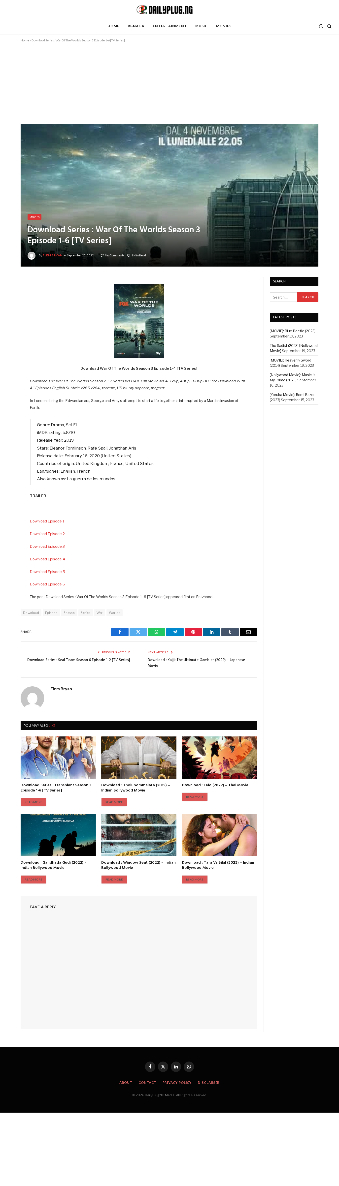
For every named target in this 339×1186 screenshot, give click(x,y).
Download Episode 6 (47, 584)
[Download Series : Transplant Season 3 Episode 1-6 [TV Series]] (58, 757)
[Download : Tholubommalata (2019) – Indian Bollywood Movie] (138, 757)
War (100, 613)
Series (85, 613)
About (126, 1083)
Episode (51, 613)
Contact (147, 1083)
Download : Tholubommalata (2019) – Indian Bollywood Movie (135, 788)
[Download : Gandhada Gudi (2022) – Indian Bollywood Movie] (58, 835)
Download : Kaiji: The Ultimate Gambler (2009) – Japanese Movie (196, 663)
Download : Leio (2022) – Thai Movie (215, 785)
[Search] (329, 26)
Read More (33, 802)
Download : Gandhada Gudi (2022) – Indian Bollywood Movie (54, 865)
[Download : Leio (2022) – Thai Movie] (219, 757)
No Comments (115, 255)
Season (69, 613)
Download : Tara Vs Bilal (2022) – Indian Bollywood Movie (218, 865)
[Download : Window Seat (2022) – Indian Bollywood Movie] (138, 835)
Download (31, 613)
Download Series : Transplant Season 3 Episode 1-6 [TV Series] (56, 788)
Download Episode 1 (47, 521)
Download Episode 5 (47, 572)
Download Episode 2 (47, 534)
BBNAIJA (136, 26)
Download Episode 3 (47, 546)
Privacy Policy (177, 1083)
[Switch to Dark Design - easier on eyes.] (321, 26)
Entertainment (170, 26)
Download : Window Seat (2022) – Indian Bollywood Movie (138, 865)
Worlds (114, 613)
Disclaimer (209, 1083)
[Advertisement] (169, 87)
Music (201, 26)
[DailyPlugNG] (169, 9)
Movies (224, 26)
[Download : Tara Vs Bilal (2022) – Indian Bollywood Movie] (219, 835)
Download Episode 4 (47, 559)
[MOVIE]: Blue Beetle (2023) (292, 331)
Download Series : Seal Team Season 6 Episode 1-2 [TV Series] (78, 660)
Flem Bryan (53, 255)
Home (113, 26)
